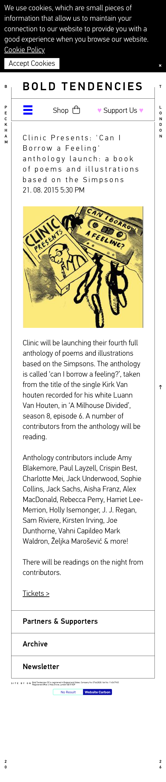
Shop (61, 111)
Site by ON (21, 683)
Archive (35, 644)
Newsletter (41, 667)
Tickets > (36, 594)
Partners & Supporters (60, 622)
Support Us (120, 111)
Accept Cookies (32, 64)
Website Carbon (97, 692)
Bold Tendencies (83, 87)
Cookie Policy (24, 50)
